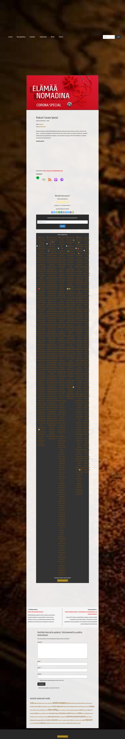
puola (42, 720)
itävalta (68, 710)
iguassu (59, 710)
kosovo (40, 713)
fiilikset (46, 710)
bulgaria (40, 706)
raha (45, 720)
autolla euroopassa (60, 703)
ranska (48, 720)
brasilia (32, 706)
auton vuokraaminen (80, 703)
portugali (38, 720)
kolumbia (32, 713)
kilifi (92, 710)
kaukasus (85, 710)
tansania (31, 723)
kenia (89, 710)
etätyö (37, 710)
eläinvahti (87, 706)
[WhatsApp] (59, 212)
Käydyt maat (43, 37)
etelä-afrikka (33, 710)
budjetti (36, 706)
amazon (43, 703)
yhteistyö (74, 723)
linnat (80, 713)
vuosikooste (69, 723)
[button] (33, 37)
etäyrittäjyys (42, 710)
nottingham (41, 716)
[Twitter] (54, 212)
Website (39, 674)
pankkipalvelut (63, 716)
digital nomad (66, 706)
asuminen (50, 703)
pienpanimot (76, 717)
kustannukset (52, 713)
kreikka (43, 713)
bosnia (90, 703)
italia (65, 710)
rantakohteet (54, 720)
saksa (71, 720)
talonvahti (88, 720)
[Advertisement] (62, 595)
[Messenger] (66, 212)
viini (56, 723)
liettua (76, 713)
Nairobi (31, 716)
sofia (81, 720)
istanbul (62, 710)
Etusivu (10, 37)
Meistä (53, 37)
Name (39, 661)
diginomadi (60, 706)
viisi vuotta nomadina (62, 723)
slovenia (77, 720)
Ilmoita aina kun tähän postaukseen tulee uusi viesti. (52, 680)
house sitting (52, 709)
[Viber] (70, 212)
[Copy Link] (63, 212)
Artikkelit (32, 37)
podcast (44, 126)
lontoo (83, 713)
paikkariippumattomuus (54, 716)
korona (40, 126)
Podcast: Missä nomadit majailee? (36, 612)
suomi (83, 720)
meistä (91, 713)
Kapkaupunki (76, 710)
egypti (83, 706)
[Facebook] (52, 212)
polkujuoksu (33, 720)
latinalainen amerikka (65, 713)
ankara (46, 703)
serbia (75, 720)
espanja (91, 706)
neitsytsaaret (36, 716)
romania (65, 720)
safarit (68, 720)
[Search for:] (109, 37)
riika (62, 720)
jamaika (72, 710)
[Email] (57, 212)
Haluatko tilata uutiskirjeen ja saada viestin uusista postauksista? (62, 217)
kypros (57, 713)
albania (36, 703)
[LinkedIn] (61, 212)
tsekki (35, 723)
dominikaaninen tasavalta (76, 706)
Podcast (61, 37)
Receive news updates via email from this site (48, 688)
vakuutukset (48, 723)
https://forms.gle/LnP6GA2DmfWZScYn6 (53, 170)
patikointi (69, 716)
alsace (39, 703)
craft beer (53, 706)
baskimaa (87, 703)
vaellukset (42, 723)
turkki (38, 723)
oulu (47, 716)
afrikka (32, 703)
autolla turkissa (71, 703)
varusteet (53, 723)
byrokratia (44, 706)
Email (39, 667)
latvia (73, 713)
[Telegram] (68, 212)
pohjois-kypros (89, 716)
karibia (81, 710)
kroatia (47, 713)
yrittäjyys (79, 723)
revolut (59, 720)
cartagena (49, 706)
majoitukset (87, 713)
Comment (40, 642)
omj (44, 716)
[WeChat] (73, 212)
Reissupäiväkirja (21, 37)
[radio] (57, 202)
